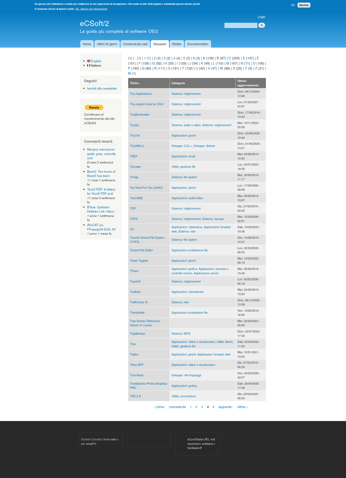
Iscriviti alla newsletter (102, 88)
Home (87, 44)
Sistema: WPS (181, 333)
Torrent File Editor (141, 250)
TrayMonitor (137, 333)
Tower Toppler (139, 260)
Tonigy (134, 177)
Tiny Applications (141, 93)
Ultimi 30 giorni (107, 44)
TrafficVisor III (139, 302)
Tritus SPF (137, 364)
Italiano (95, 65)
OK (293, 5)
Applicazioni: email (183, 156)
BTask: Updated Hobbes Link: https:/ (101, 209)
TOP (133, 208)
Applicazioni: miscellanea (187, 291)
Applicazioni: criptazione (187, 227)
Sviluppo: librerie (204, 146)
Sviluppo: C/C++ (182, 146)
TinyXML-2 (137, 146)
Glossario (159, 44)
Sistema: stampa (213, 219)
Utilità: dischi (224, 341)
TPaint (134, 271)
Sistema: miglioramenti (186, 93)
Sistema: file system (184, 177)
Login (262, 16)
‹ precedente (177, 406)
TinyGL (134, 125)
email (90, 443)
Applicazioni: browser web (213, 354)
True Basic (137, 375)
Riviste (176, 44)
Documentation (197, 44)
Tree (133, 344)
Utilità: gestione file (183, 166)
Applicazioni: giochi (184, 135)
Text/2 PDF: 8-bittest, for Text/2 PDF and (101, 191)
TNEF (134, 156)
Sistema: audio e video (186, 125)
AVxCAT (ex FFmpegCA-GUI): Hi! (101, 227)
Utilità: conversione (184, 396)
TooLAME (136, 198)
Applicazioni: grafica (184, 268)
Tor (132, 229)
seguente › (225, 406)
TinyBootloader (139, 114)
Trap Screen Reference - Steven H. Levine (146, 323)
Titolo (134, 83)
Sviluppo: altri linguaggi (186, 375)
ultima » (242, 406)
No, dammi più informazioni (91, 8)
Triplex (134, 354)
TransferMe (137, 312)
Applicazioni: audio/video (187, 198)
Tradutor (135, 291)
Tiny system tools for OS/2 (147, 104)
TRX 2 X (135, 396)
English (95, 61)
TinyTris (135, 135)
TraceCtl (135, 281)
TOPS (134, 219)
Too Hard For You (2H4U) (146, 187)
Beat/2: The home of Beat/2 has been (101, 173)
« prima (159, 406)
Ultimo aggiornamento (248, 83)
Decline (304, 5)
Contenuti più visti (135, 44)
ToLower (135, 166)
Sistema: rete (186, 231)
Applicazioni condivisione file (190, 250)
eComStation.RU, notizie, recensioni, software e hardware (195, 443)
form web (110, 439)
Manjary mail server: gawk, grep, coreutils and (101, 153)
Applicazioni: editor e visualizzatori (193, 341)
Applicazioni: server (206, 273)
